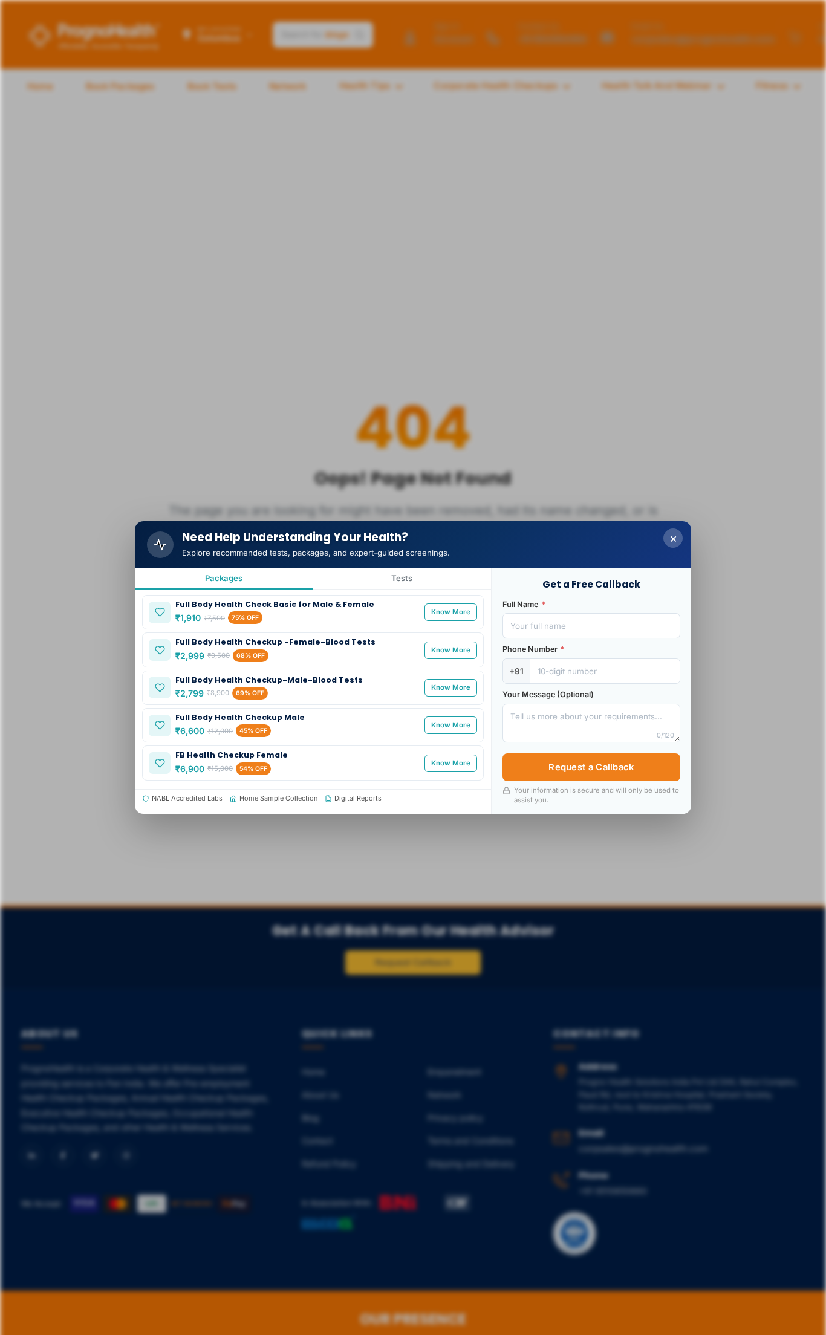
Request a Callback (591, 767)
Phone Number (533, 649)
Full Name (523, 604)
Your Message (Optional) (548, 694)
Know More (450, 612)
